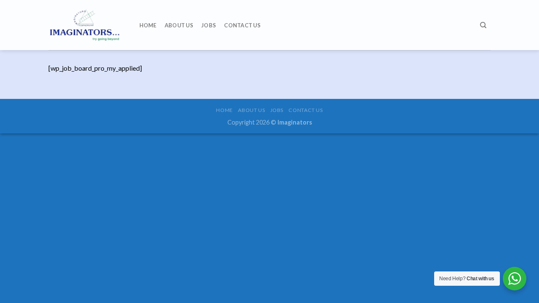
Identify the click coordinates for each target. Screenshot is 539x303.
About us (179, 25)
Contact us (242, 25)
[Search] (483, 25)
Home (148, 25)
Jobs (208, 25)
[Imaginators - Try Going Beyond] (85, 25)
